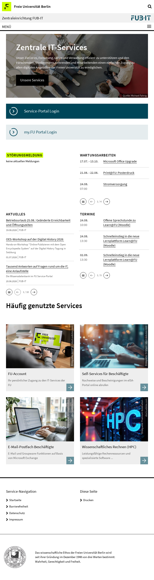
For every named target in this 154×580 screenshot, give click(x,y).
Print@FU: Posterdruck (118, 173)
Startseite (15, 500)
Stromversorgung (115, 184)
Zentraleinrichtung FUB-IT (22, 18)
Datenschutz (17, 513)
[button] (83, 202)
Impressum (16, 519)
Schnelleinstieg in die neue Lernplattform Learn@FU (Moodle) (121, 240)
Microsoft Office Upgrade (120, 161)
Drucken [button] (88, 500)
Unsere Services (32, 80)
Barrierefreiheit (18, 506)
